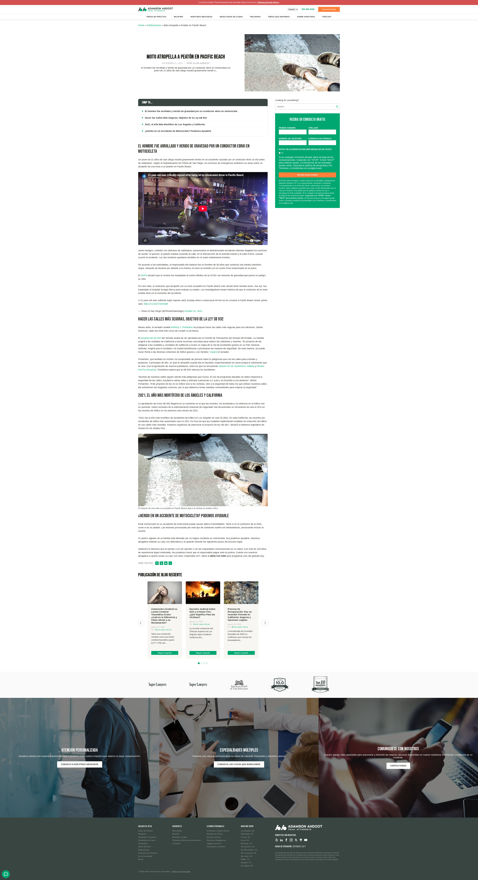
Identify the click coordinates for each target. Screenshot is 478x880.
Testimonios (143, 843)
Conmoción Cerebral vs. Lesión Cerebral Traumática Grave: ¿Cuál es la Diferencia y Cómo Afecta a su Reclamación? (164, 616)
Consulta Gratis (329, 9)
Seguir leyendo (165, 653)
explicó (213, 352)
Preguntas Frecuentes (147, 837)
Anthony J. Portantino (182, 327)
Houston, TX (246, 863)
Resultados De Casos (231, 17)
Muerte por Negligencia (216, 840)
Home (141, 25)
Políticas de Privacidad (181, 872)
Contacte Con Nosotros (147, 853)
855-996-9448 (308, 9)
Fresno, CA (245, 837)
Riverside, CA (246, 843)
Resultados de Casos (147, 840)
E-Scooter (176, 843)
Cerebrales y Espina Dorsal (218, 831)
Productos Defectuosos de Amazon (186, 840)
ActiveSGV (239, 366)
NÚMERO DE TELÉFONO (290, 139)
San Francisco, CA (248, 853)
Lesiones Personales (215, 826)
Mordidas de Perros (215, 834)
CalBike (251, 366)
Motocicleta (177, 831)
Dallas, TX (245, 859)
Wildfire (178, 17)
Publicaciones (154, 25)
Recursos (255, 17)
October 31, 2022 (193, 311)
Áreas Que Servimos (279, 17)
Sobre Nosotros (306, 17)
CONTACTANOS (398, 766)
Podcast (326, 17)
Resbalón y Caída (179, 837)
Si (282, 153)
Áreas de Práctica (156, 17)
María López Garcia (163, 630)
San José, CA (246, 856)
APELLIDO (313, 128)
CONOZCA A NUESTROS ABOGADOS (79, 764)
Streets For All (226, 366)
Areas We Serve (247, 826)
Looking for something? (287, 100)
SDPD (144, 275)
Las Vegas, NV (247, 866)
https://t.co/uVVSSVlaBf (156, 304)
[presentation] (141, 623)
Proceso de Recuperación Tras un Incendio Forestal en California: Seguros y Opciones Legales (240, 614)
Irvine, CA (245, 840)
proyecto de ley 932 (151, 338)
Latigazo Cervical (214, 843)
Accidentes (177, 826)
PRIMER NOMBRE (287, 128)
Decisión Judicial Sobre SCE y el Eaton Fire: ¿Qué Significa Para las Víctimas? (202, 613)
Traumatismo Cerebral (216, 847)
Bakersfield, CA (247, 834)
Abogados (142, 834)
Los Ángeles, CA (247, 831)
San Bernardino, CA (249, 850)
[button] (199, 663)
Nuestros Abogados (201, 17)
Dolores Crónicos (214, 837)
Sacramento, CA (247, 847)
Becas (140, 859)
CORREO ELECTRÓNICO (320, 139)
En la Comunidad (145, 856)
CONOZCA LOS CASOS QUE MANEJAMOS (239, 764)
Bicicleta (175, 834)
